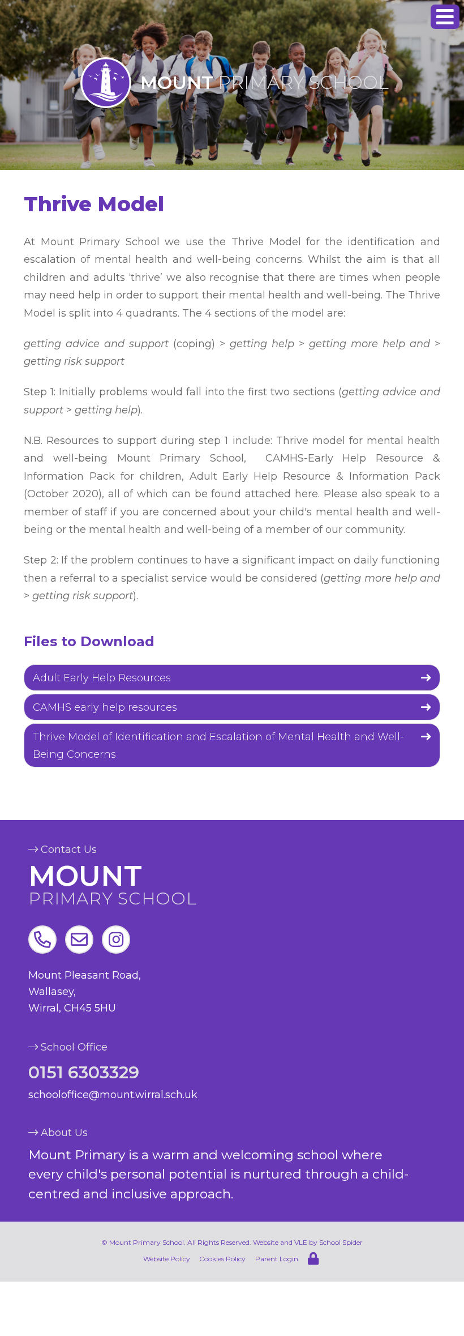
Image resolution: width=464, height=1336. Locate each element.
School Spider (341, 1242)
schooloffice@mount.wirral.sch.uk (112, 1095)
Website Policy (166, 1258)
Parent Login (276, 1258)
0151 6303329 (83, 1072)
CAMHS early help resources (105, 707)
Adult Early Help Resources (102, 678)
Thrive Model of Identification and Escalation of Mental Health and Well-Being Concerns (218, 746)
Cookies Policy (222, 1258)
